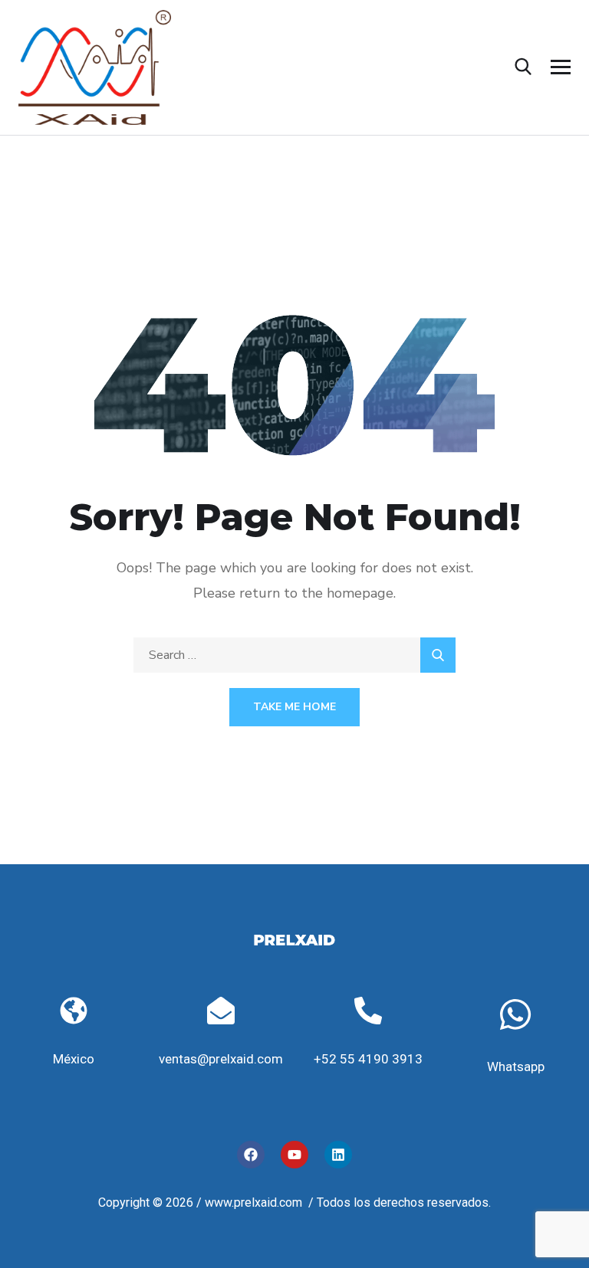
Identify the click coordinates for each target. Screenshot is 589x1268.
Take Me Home (294, 707)
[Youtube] (294, 1154)
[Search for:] (294, 655)
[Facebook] (251, 1154)
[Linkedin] (338, 1154)
